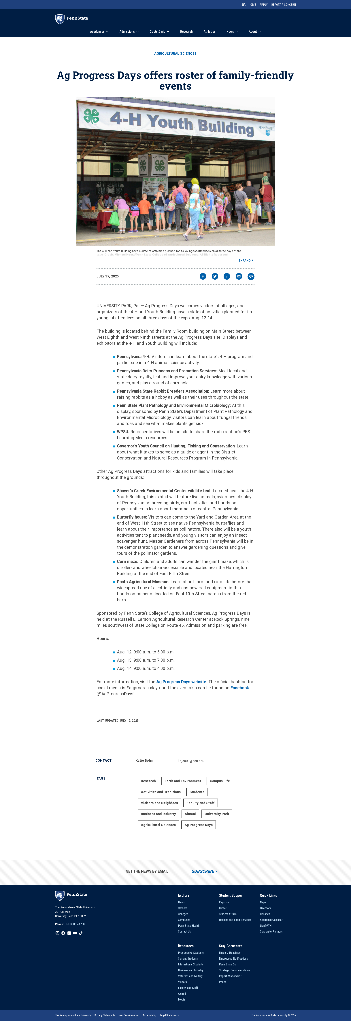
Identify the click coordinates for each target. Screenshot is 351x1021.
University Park (217, 814)
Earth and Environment (183, 781)
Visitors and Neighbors (159, 803)
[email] (239, 277)
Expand (245, 260)
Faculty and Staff (200, 803)
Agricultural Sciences (175, 53)
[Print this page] (251, 276)
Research (148, 781)
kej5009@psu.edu (191, 761)
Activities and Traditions (161, 792)
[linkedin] (227, 277)
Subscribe (202, 871)
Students (197, 792)
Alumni (190, 814)
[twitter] (215, 277)
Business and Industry (158, 814)
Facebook (240, 687)
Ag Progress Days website (181, 681)
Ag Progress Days (199, 825)
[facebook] (203, 277)
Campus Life (220, 781)
